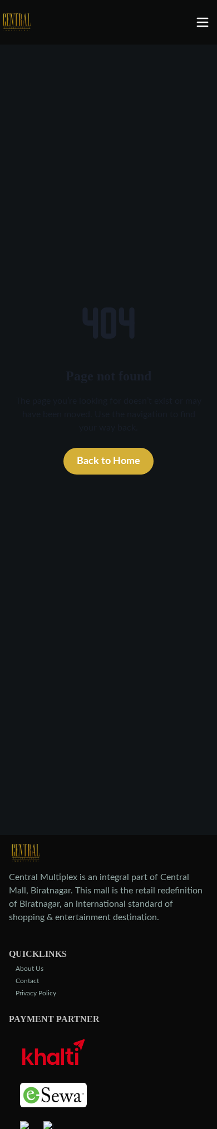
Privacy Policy (36, 993)
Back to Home (108, 461)
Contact (27, 981)
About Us (29, 968)
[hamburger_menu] (206, 22)
